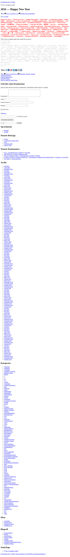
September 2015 (8, 305)
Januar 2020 (7, 225)
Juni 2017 (6, 273)
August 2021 (7, 195)
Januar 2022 (7, 189)
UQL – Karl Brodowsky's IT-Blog (13, 152)
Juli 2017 (6, 271)
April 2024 (7, 177)
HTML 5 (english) (9, 410)
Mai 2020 (6, 218)
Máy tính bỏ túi (8, 154)
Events (6, 404)
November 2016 (8, 283)
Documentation (8, 533)
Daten (5, 390)
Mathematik (7, 427)
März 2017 (7, 277)
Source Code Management (11, 484)
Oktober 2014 (8, 322)
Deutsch (28, 74)
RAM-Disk (7, 461)
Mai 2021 (6, 200)
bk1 (3, 13)
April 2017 (7, 276)
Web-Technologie (9, 504)
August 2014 (7, 325)
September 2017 (8, 268)
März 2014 (7, 333)
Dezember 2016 (8, 282)
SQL (5, 486)
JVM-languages (8, 421)
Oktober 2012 (8, 359)
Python (6, 139)
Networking (7, 435)
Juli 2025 (6, 171)
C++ (5, 380)
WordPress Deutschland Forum (12, 542)
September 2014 (8, 324)
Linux (5, 422)
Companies (7, 384)
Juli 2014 (6, 327)
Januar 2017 (7, 280)
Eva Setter (7, 159)
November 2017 (8, 265)
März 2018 (7, 259)
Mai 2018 (6, 256)
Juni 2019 (6, 235)
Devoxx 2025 (8, 145)
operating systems (9, 441)
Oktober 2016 (8, 285)
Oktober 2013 (8, 341)
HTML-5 (6, 411)
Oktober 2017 (8, 266)
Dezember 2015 (8, 300)
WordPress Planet (9, 543)
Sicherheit (6, 475)
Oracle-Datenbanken (9, 445)
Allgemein (22, 74)
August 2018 (7, 251)
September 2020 (8, 212)
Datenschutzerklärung (39, 554)
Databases (7, 388)
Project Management (9, 458)
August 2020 (7, 214)
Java (5, 416)
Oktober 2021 (8, 192)
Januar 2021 (7, 206)
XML (5, 513)
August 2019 (7, 232)
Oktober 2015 (8, 304)
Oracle (6, 442)
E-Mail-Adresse (5, 102)
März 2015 (7, 314)
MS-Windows (8, 433)
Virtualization (7, 500)
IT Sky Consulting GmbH (11, 551)
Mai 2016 (6, 293)
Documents (7, 399)
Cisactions (27, 152)
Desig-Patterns (8, 394)
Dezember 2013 (8, 338)
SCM (5, 472)
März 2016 (7, 296)
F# (5, 405)
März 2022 (7, 186)
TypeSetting (7, 492)
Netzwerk (6, 436)
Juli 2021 (6, 197)
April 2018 (7, 257)
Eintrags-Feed (8, 522)
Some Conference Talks (20, 154)
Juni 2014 (6, 328)
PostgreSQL (7, 453)
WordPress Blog (8, 540)
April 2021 (7, 201)
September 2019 (8, 231)
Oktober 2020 (8, 211)
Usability (6, 496)
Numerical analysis (9, 439)
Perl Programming (9, 452)
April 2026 (7, 167)
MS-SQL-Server (8, 431)
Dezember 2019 (8, 226)
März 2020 (7, 222)
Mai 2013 (6, 348)
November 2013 (8, 339)
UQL (5, 142)
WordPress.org (8, 525)
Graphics (6, 407)
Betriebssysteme (8, 373)
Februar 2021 (7, 205)
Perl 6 (5, 450)
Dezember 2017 (8, 263)
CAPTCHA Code (22, 116)
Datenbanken (7, 391)
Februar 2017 (7, 279)
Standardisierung (8, 487)
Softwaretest (7, 481)
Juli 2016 (6, 290)
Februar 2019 (7, 242)
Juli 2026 (6, 166)
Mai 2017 (6, 274)
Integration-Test (8, 414)
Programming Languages (11, 456)
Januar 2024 (7, 178)
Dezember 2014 (8, 319)
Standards (6, 489)
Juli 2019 (6, 234)
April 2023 (7, 181)
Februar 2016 (7, 297)
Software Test (8, 478)
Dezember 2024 (8, 174)
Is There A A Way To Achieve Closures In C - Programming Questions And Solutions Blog (28, 157)
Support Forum (8, 537)
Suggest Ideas (8, 536)
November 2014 (8, 321)
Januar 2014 (7, 336)
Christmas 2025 (8, 144)
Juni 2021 (6, 198)
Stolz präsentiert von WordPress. (25, 554)
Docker (6, 397)
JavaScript (7, 419)
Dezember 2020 (8, 208)
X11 (5, 510)
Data (5, 387)
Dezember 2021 (8, 191)
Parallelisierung (8, 447)
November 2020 (8, 209)
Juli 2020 (6, 215)
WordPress (7, 507)
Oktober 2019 (8, 229)
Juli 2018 (6, 252)
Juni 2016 (6, 291)
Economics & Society (10, 401)
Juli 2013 (6, 345)
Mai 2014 (6, 330)
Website (3, 105)
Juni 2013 (6, 347)
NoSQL (6, 438)
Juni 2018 (6, 254)
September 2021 (8, 194)
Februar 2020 (7, 223)
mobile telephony (8, 428)
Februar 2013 (7, 353)
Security (6, 473)
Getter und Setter (16, 159)
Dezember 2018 (8, 245)
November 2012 (8, 358)
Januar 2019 (7, 243)
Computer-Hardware (9, 385)
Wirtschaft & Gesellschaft (11, 506)
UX (5, 498)
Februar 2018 (7, 260)
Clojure (6, 382)
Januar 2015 (7, 317)
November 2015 (8, 302)
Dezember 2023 (8, 180)
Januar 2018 (7, 262)
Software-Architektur (10, 479)
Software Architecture (10, 476)
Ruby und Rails (8, 467)
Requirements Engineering (11, 462)
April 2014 (7, 331)
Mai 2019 (6, 237)
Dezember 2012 (8, 356)
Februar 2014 (7, 334)
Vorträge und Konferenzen (11, 501)
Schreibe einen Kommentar (27, 13)
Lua (5, 425)
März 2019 (7, 240)
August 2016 (7, 288)
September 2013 (8, 342)
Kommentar (4, 96)
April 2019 (7, 239)
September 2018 (8, 249)
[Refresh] (3, 113)
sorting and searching (10, 483)
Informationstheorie (9, 413)
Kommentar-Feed (9, 524)
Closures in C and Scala (61, 157)
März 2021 (7, 203)
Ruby (5, 464)
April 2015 (7, 313)
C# (5, 379)
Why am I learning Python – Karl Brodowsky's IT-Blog (19, 155)
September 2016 (8, 287)
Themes (6, 539)
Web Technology (8, 503)
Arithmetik (7, 370)
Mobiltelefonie (8, 430)
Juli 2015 (6, 308)
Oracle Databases (8, 444)
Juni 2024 (6, 175)
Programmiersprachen (10, 455)
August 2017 (7, 270)
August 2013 (7, 344)
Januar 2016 (7, 299)
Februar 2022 (7, 188)
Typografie (7, 493)
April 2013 (7, 350)
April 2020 (7, 220)
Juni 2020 (6, 217)
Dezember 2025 (8, 169)
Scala (5, 469)
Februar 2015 (7, 316)
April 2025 (7, 172)
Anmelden (7, 521)
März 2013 (7, 351)
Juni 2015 (6, 310)
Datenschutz (7, 393)
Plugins (6, 534)
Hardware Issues (8, 408)
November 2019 (8, 228)
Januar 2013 (7, 355)
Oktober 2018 (8, 248)
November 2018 (8, 246)
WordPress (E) (8, 509)
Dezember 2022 (8, 183)
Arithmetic (7, 368)
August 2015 (7, 307)
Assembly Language (9, 371)
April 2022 (7, 184)
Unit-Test (6, 495)
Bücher (6, 374)
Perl (5, 449)
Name (3, 99)
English (33, 74)
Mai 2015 (6, 311)
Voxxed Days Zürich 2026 (11, 140)
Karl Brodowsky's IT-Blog (8, 2)
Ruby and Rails (8, 466)
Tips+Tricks (7, 490)
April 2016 (7, 294)
